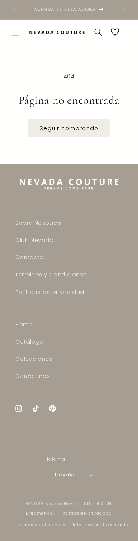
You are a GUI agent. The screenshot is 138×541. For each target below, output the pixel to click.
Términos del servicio (41, 525)
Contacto (29, 257)
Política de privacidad (87, 513)
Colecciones (34, 359)
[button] (15, 32)
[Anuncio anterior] (14, 10)
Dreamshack (40, 513)
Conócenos (32, 376)
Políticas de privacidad (49, 292)
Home (24, 324)
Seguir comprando (69, 128)
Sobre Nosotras (38, 223)
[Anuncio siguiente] (123, 10)
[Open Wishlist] (115, 32)
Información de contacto (100, 525)
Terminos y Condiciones (51, 274)
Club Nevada (34, 240)
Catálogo (29, 342)
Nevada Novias (62, 504)
